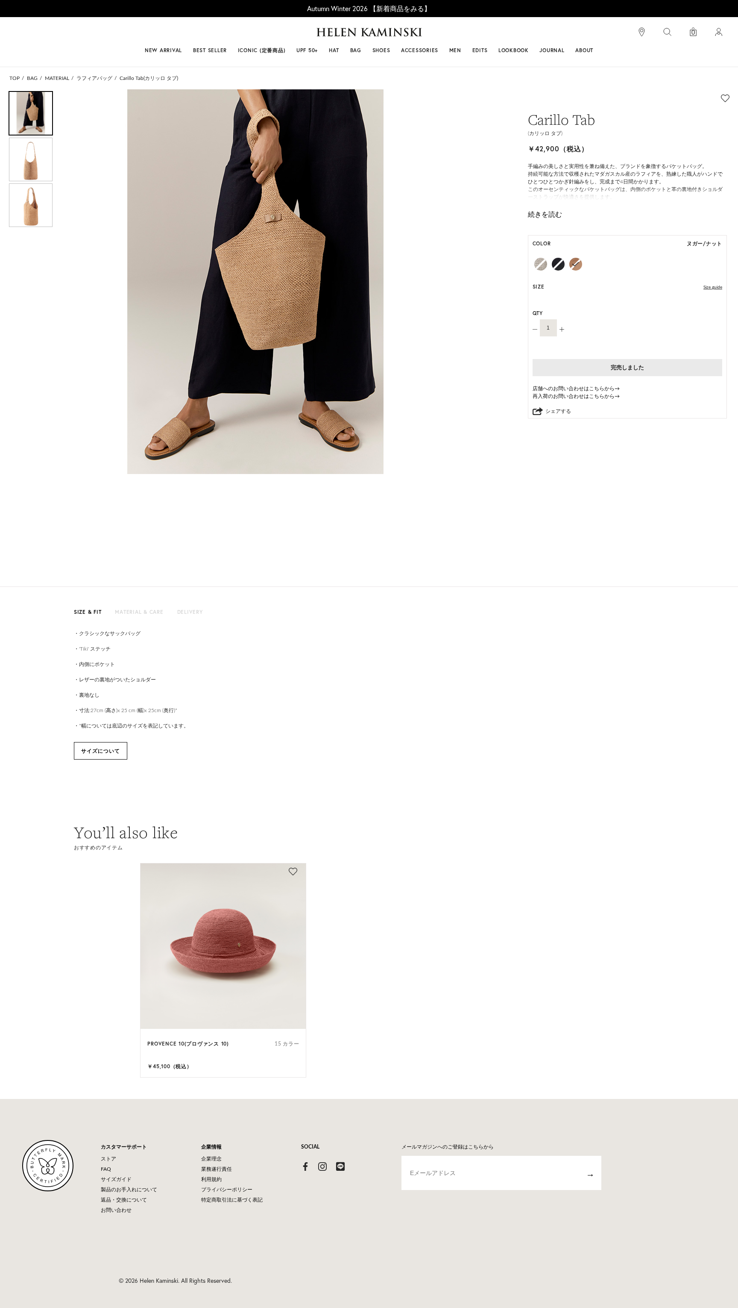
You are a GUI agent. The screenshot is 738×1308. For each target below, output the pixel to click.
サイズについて (100, 751)
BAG (32, 78)
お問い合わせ (116, 1210)
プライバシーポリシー (226, 1189)
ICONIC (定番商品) (262, 50)
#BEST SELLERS (251, 35)
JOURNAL (551, 50)
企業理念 (211, 1158)
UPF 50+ (307, 50)
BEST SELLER (210, 50)
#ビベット (434, 35)
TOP (14, 78)
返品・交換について (124, 1199)
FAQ (106, 1169)
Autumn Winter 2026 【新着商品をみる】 (369, 8)
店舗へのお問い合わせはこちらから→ (576, 388)
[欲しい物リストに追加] (725, 98)
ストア (108, 1158)
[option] (31, 113)
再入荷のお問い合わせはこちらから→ (576, 396)
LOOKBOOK (513, 50)
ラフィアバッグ (94, 78)
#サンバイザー (481, 35)
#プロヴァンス (306, 35)
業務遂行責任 (216, 1169)
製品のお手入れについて (129, 1189)
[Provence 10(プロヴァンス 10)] (223, 946)
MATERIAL (57, 78)
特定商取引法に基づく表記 (232, 1199)
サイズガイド (116, 1179)
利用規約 (211, 1179)
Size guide (712, 287)
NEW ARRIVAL (163, 50)
